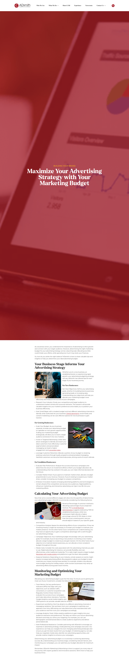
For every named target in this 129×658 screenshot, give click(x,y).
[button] (113, 5)
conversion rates (54, 450)
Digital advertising (72, 413)
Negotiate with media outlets (46, 554)
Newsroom (88, 5)
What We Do (53, 5)
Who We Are (40, 5)
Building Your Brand (65, 166)
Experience (77, 5)
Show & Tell (66, 5)
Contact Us (100, 5)
